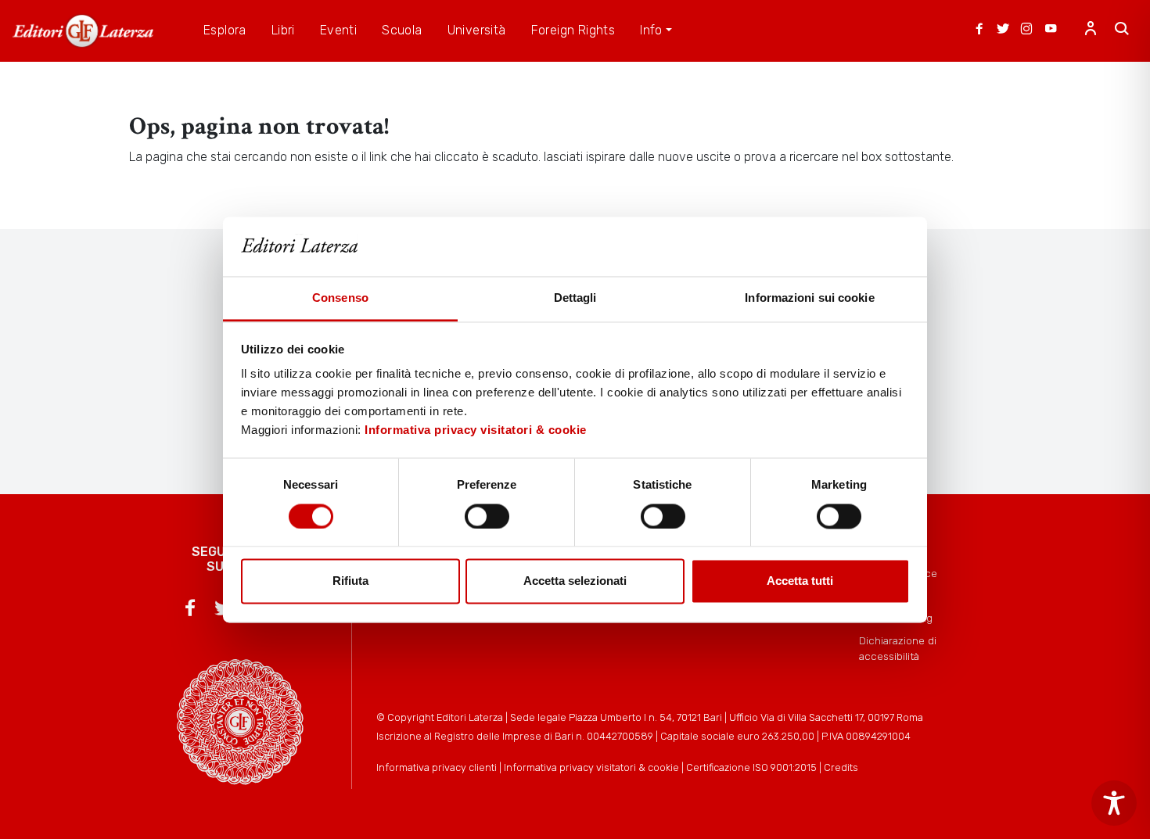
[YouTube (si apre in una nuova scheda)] (1050, 30)
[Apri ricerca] (1121, 30)
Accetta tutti (800, 581)
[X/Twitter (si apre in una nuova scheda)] (1003, 30)
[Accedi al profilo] (1090, 30)
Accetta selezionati (575, 581)
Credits (841, 767)
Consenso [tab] (340, 298)
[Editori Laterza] (83, 31)
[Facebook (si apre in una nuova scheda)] (979, 30)
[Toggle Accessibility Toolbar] (1114, 803)
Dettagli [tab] (575, 298)
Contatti (878, 596)
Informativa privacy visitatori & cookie (476, 430)
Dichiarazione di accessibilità (897, 648)
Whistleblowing (896, 617)
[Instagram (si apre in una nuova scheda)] (1026, 30)
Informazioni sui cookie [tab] (809, 298)
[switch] (487, 516)
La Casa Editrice (898, 573)
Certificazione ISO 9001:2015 (751, 767)
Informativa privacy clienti (436, 767)
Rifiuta (350, 581)
